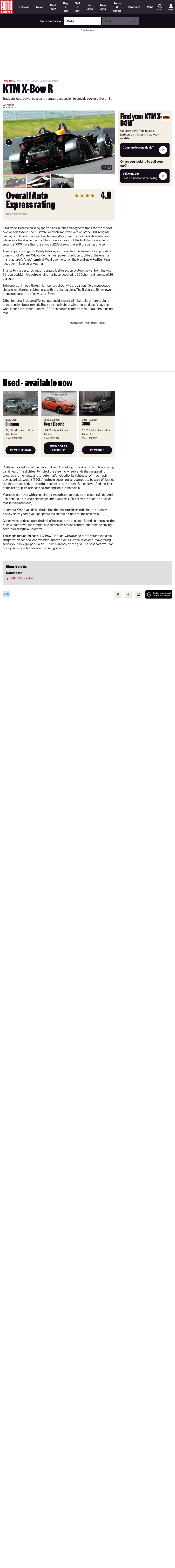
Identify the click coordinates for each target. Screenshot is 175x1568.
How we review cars (17, 213)
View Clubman (20, 450)
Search (160, 9)
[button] (59, 142)
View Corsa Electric (58, 448)
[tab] (14, 181)
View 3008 (97, 450)
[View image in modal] (8, 142)
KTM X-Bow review (22, 578)
